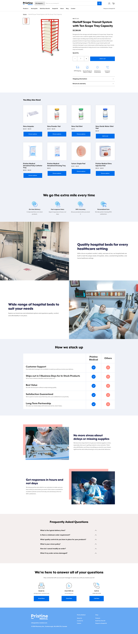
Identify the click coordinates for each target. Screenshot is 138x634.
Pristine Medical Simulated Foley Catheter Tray (32, 166)
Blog (67, 8)
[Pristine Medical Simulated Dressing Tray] (57, 151)
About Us (79, 618)
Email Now (41, 598)
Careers (79, 623)
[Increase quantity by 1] (86, 58)
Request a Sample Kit (109, 8)
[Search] (99, 3)
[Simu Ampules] (33, 114)
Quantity (76, 53)
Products (25, 8)
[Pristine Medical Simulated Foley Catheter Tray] (33, 151)
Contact (73, 8)
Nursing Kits (34, 8)
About (62, 8)
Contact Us (80, 620)
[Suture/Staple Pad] (81, 151)
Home (25, 14)
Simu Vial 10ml (76, 126)
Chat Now (69, 598)
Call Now (96, 598)
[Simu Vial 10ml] (81, 114)
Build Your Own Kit (45, 8)
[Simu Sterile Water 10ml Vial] (105, 114)
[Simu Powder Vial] (57, 114)
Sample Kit (55, 8)
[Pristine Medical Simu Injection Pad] (105, 151)
